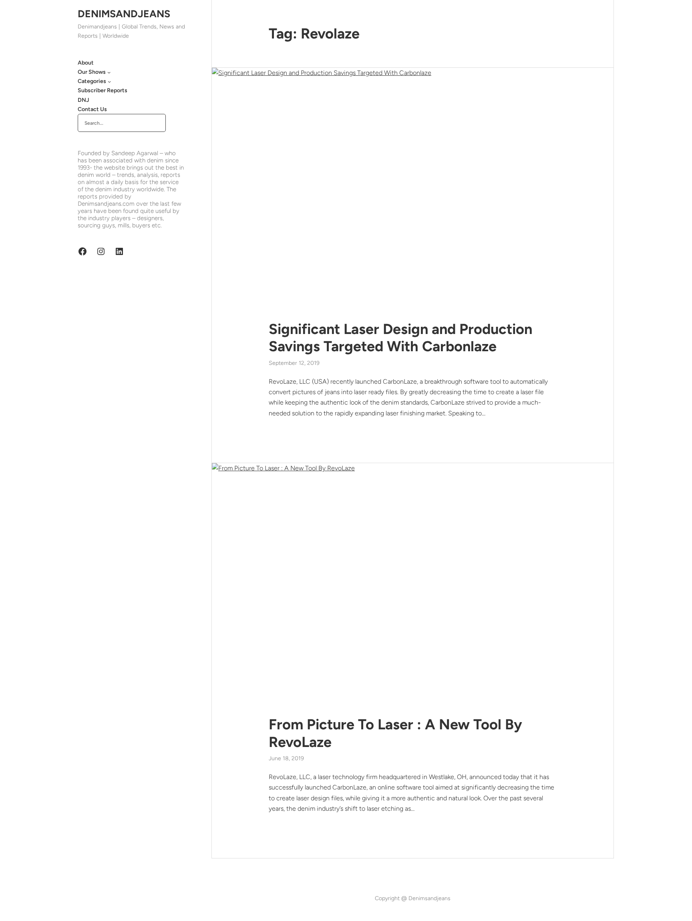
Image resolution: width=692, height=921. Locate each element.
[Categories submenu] (109, 81)
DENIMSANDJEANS (124, 14)
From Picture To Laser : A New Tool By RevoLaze (395, 733)
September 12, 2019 (294, 363)
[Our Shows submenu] (109, 72)
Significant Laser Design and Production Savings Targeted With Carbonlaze (400, 337)
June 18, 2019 (286, 758)
